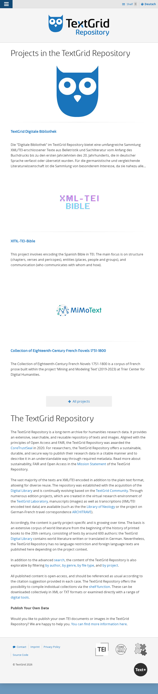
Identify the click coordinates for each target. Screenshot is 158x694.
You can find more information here (99, 624)
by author (52, 565)
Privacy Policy (52, 647)
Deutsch (150, 5)
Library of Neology (101, 506)
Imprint (35, 647)
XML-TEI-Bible (23, 241)
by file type (85, 565)
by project (110, 565)
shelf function (99, 586)
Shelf (131, 4)
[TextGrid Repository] (79, 16)
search (59, 560)
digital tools (20, 597)
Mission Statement (91, 464)
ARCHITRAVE (81, 512)
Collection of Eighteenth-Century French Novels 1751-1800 (58, 350)
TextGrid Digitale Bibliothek (34, 131)
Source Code (20, 655)
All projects (81, 401)
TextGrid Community (112, 490)
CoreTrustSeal (22, 448)
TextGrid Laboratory (32, 501)
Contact (21, 647)
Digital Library (21, 490)
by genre (69, 565)
